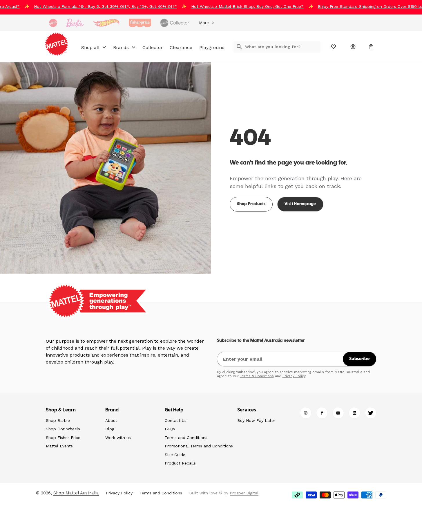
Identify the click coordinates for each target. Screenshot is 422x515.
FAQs (170, 429)
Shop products (251, 204)
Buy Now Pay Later (256, 420)
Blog (109, 429)
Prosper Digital (244, 493)
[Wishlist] (333, 47)
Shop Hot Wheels (63, 429)
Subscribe (359, 359)
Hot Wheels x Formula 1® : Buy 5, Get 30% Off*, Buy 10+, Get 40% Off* (99, 6)
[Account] (353, 47)
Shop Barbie (58, 420)
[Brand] (53, 23)
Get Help (174, 410)
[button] (371, 46)
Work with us (118, 437)
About (111, 420)
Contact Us (175, 420)
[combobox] (282, 46)
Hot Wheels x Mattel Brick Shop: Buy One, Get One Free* (241, 6)
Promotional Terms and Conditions (199, 446)
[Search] (239, 47)
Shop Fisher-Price (63, 437)
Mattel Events (59, 446)
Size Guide (175, 454)
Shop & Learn (61, 410)
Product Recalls (180, 463)
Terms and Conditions (186, 437)
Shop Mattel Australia (76, 493)
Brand (112, 410)
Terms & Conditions (257, 376)
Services (246, 410)
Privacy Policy (293, 376)
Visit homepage (300, 204)
